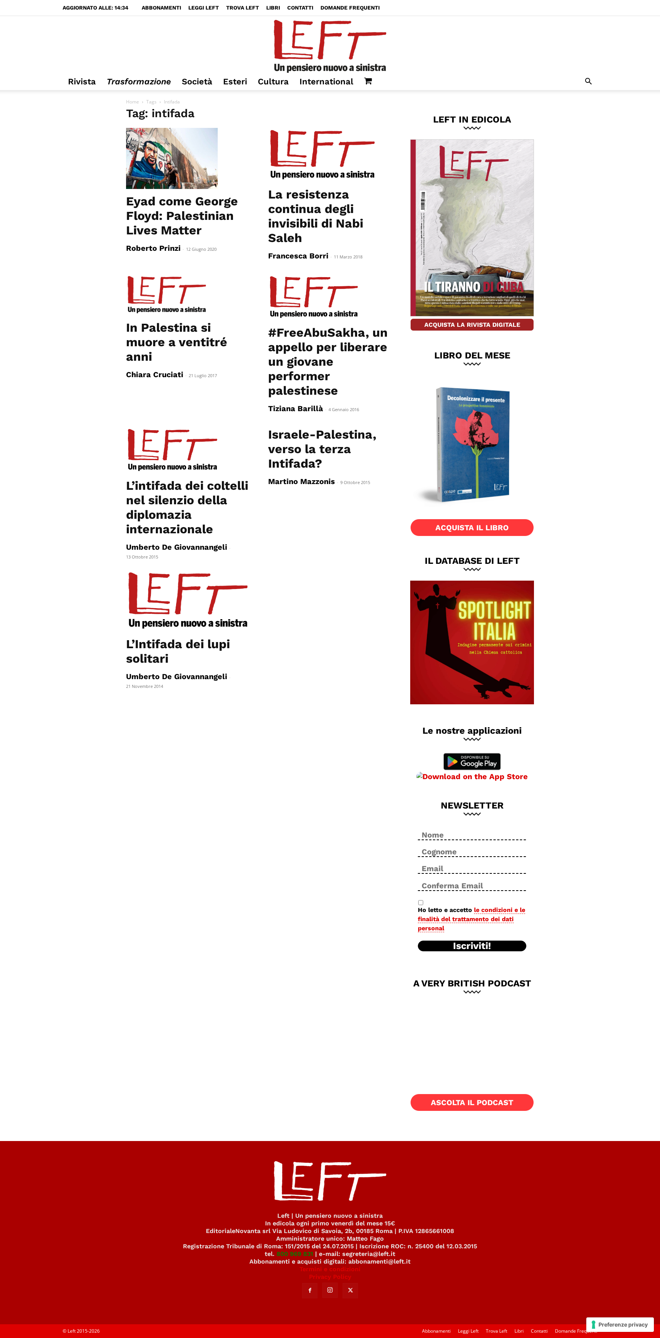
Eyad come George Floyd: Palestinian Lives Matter (182, 215)
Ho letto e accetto (471, 919)
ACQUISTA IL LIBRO (472, 527)
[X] (350, 1290)
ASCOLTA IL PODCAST (472, 1102)
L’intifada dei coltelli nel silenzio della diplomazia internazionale (187, 507)
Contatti (300, 8)
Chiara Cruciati (154, 374)
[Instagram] (330, 1290)
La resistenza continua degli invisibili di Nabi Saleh (315, 216)
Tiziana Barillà (295, 408)
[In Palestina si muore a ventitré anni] (188, 294)
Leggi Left (203, 8)
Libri (273, 8)
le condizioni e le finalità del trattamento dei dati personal (471, 919)
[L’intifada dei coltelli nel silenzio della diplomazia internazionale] (188, 450)
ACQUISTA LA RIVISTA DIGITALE (472, 324)
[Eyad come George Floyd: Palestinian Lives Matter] (188, 158)
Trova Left (242, 8)
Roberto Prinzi (153, 248)
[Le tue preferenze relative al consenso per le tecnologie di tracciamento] (620, 1324)
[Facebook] (309, 1290)
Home (132, 101)
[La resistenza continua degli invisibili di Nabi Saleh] (330, 155)
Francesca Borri (298, 255)
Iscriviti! (472, 946)
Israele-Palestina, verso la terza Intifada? (322, 449)
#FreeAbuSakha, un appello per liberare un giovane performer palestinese (328, 361)
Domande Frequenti (350, 8)
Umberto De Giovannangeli (176, 547)
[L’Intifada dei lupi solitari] (188, 601)
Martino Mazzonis (301, 481)
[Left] (330, 44)
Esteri (235, 81)
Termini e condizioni (330, 1269)
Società (197, 81)
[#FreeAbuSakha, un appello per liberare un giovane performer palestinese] (330, 297)
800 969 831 (295, 1253)
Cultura (273, 81)
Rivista (82, 81)
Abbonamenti (161, 8)
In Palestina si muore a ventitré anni (176, 342)
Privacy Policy (330, 1276)
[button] (588, 82)
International (326, 81)
